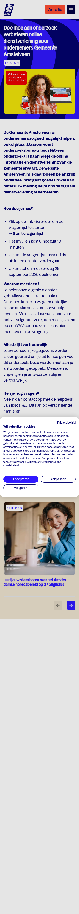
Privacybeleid (66, 422)
